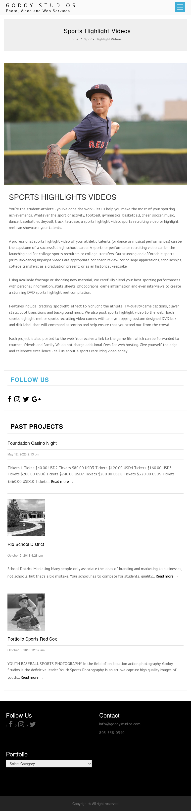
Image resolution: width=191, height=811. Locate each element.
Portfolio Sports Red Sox (32, 638)
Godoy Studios (42, 5)
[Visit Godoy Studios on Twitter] (26, 400)
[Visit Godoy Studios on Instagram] (17, 400)
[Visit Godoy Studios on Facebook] (9, 400)
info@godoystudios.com (120, 723)
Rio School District (25, 544)
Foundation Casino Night (32, 443)
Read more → (62, 481)
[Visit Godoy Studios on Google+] (36, 400)
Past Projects (37, 426)
